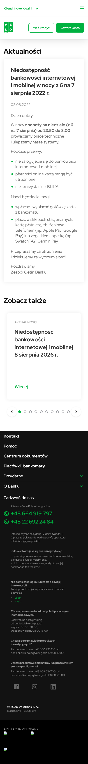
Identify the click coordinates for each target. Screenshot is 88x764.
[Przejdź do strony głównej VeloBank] (8, 27)
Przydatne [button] (13, 475)
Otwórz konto (70, 28)
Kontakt (11, 436)
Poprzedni (12, 412)
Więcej (21, 386)
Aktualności (25, 322)
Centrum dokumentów (26, 456)
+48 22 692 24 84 (32, 521)
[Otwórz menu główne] (82, 8)
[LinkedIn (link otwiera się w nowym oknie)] (53, 687)
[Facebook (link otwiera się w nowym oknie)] (16, 687)
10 (68, 411)
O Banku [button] (11, 486)
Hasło (17, 601)
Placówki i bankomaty (24, 466)
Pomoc (10, 446)
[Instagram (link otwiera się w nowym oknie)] (34, 687)
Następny (76, 412)
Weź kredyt (41, 28)
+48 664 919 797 (31, 513)
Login (17, 597)
